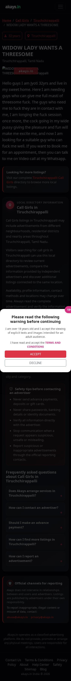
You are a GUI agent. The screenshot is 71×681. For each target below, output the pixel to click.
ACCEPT (35, 354)
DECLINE (35, 363)
